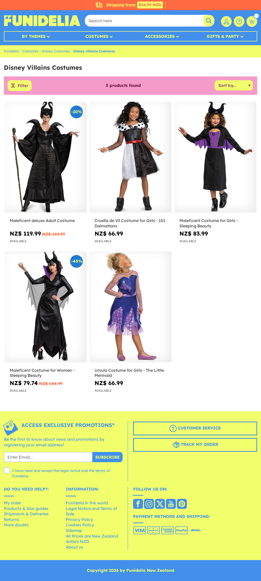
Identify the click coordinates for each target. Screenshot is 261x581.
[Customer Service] (239, 21)
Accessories (160, 36)
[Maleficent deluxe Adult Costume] (46, 157)
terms (100, 470)
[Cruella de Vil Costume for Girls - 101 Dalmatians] (130, 157)
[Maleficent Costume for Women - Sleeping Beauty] (46, 306)
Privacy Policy (79, 519)
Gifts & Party (223, 36)
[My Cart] (251, 21)
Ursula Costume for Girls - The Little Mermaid (129, 373)
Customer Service (199, 428)
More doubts (16, 524)
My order (12, 502)
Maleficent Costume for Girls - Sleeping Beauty (208, 223)
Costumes (96, 36)
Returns (11, 519)
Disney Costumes (56, 51)
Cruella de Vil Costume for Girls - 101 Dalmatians (130, 223)
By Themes (34, 36)
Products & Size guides (26, 508)
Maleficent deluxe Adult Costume (42, 220)
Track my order (198, 444)
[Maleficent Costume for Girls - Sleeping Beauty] (215, 157)
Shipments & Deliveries (26, 513)
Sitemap (74, 530)
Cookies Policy (80, 524)
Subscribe (107, 457)
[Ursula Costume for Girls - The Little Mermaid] (130, 306)
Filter (23, 85)
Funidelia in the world (87, 502)
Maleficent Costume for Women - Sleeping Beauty (42, 373)
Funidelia (11, 51)
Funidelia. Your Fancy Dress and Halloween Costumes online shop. (42, 20)
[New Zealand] (138, 504)
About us (74, 547)
